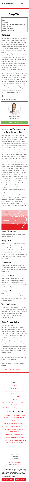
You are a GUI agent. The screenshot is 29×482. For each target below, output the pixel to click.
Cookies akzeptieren (7, 479)
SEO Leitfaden (14, 388)
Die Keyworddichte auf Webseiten (14, 434)
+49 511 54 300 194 (15, 122)
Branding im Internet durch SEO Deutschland (14, 426)
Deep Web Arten (8, 28)
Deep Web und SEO (9, 30)
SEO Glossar (14, 385)
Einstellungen (5, 476)
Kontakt (8, 359)
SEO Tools (14, 399)
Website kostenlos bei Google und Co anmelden (14, 408)
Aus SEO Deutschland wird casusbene (14, 423)
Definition (6, 22)
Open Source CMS (15, 396)
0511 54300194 (17, 464)
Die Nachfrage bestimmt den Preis (14, 437)
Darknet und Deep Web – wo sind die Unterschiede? (14, 25)
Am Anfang (15, 420)
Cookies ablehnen (20, 479)
